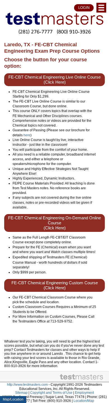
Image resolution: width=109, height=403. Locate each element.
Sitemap (21, 393)
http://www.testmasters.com (27, 385)
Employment (84, 393)
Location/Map (84, 401)
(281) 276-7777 (35, 31)
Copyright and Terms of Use (51, 393)
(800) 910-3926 (74, 31)
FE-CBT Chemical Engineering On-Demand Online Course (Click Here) (54, 223)
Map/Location (13, 399)
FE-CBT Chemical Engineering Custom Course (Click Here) (54, 285)
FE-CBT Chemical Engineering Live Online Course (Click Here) (54, 79)
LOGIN (83, 8)
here (26, 135)
